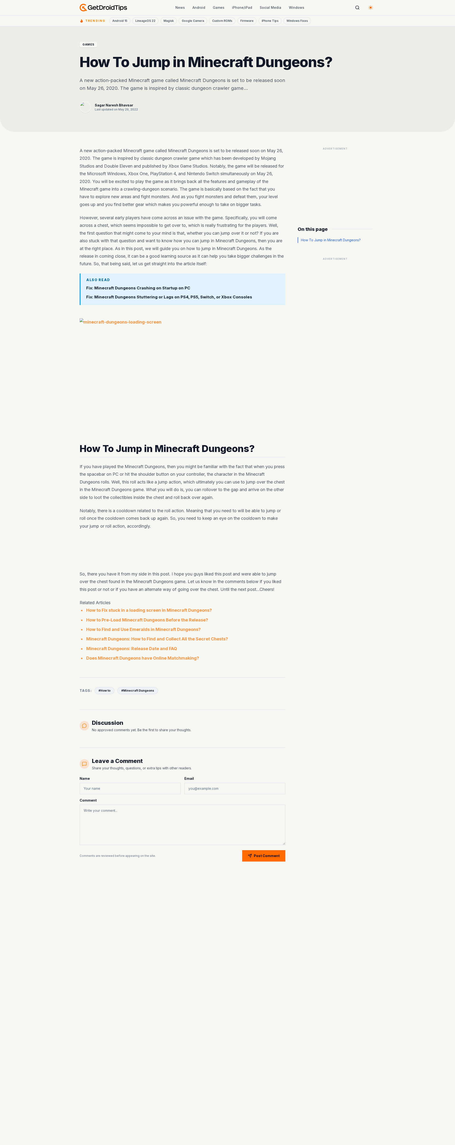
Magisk (169, 21)
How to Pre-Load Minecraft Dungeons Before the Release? (147, 619)
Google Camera (193, 21)
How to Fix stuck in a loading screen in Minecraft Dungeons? (149, 610)
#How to (104, 690)
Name (85, 778)
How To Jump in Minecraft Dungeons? (331, 240)
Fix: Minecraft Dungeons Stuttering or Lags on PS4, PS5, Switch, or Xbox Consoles (169, 297)
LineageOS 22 (145, 21)
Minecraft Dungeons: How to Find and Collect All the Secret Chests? (157, 638)
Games (218, 7)
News (180, 7)
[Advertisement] (182, 550)
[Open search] (357, 7)
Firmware (247, 21)
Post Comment (267, 856)
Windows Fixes (297, 21)
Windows (296, 7)
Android (198, 7)
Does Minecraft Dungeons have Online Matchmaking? (142, 658)
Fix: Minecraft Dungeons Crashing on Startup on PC (138, 287)
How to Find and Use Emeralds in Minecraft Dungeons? (143, 629)
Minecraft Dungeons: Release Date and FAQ (131, 648)
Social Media (270, 7)
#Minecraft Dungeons (137, 690)
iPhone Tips (270, 21)
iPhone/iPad (242, 7)
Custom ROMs (222, 21)
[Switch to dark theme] (370, 7)
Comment (88, 800)
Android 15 (119, 21)
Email (189, 778)
